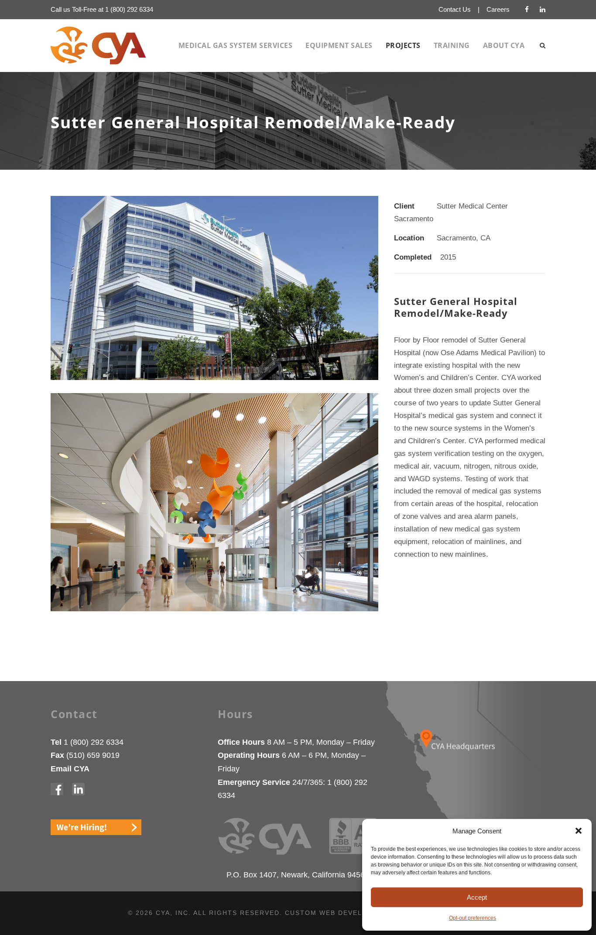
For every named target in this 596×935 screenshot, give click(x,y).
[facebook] (527, 9)
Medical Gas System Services (235, 45)
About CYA (504, 45)
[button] (578, 830)
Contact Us (454, 9)
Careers (498, 9)
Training (452, 45)
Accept (477, 897)
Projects (403, 45)
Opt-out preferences (472, 918)
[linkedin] (542, 9)
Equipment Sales (339, 45)
